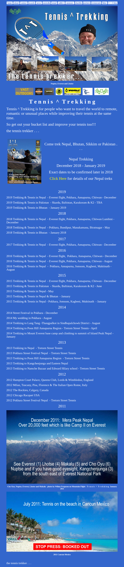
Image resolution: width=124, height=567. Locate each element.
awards (32, 3)
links (104, 3)
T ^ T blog (112, 3)
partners (86, 3)
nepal (54, 3)
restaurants (96, 3)
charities (78, 3)
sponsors (69, 3)
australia (46, 3)
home (9, 3)
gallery (61, 3)
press (39, 3)
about (16, 3)
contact (24, 3)
